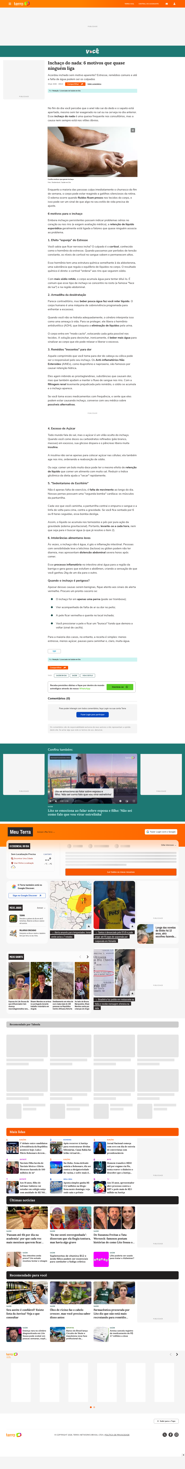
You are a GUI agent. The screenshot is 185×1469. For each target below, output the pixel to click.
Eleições (22, 1140)
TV (108, 1179)
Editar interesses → (168, 845)
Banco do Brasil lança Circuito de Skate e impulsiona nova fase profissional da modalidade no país (77, 1335)
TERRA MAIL (129, 4)
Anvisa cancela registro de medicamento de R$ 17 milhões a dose (121, 1333)
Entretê (23, 1160)
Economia (67, 1140)
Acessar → (41, 907)
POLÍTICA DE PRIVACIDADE (117, 1435)
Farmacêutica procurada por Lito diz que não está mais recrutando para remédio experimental (112, 1313)
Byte (109, 1160)
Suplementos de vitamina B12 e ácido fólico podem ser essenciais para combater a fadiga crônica (69, 1258)
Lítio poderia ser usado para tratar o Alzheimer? (122, 1257)
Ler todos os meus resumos (121, 872)
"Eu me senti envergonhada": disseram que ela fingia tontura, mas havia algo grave (70, 1238)
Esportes (70, 1328)
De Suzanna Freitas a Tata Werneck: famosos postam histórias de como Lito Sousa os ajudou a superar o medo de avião (114, 1238)
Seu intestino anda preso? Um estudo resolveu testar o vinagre (35, 1258)
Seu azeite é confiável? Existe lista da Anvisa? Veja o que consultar (25, 1313)
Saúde (74, 676)
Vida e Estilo (87, 676)
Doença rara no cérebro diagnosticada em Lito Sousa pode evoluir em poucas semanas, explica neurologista (35, 1335)
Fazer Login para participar (92, 714)
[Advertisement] (158, 1259)
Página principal (22, 4)
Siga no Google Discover (25, 895)
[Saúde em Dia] (54, 651)
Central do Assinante (149, 4)
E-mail (167, 4)
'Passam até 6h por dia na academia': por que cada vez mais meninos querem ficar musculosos (23, 1238)
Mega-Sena (67, 1179)
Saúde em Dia (61, 676)
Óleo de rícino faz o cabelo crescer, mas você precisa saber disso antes (70, 1313)
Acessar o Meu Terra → (46, 831)
